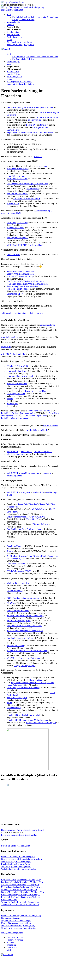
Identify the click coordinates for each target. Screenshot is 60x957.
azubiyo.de (6, 347)
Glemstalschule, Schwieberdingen (16, 861)
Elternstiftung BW (15, 294)
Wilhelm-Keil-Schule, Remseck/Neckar (18, 869)
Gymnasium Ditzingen (11, 918)
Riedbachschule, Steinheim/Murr (15, 864)
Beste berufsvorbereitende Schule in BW (19, 835)
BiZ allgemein (38, 127)
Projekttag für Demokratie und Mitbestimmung (27, 720)
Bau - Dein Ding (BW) (28, 504)
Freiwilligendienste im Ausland (14, 418)
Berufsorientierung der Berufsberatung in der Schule (30, 107)
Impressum (11, 945)
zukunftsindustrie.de (43, 451)
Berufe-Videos (13, 34)
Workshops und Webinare (18, 610)
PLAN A (11, 603)
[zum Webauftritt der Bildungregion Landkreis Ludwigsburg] (22, 7)
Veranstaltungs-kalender (13, 23)
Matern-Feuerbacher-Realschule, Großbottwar (21, 887)
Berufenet (43, 125)
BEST (9, 702)
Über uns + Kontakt (15, 937)
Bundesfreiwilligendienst (36, 416)
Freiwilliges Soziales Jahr (39, 411)
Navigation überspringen (12, 10)
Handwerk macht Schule (17, 168)
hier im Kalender (50, 425)
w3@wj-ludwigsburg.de (24, 665)
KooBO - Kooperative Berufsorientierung (25, 615)
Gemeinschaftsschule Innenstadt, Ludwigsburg (21, 859)
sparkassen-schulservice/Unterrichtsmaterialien (27, 284)
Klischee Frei (12, 403)
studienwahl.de (34, 120)
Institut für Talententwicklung (20, 276)
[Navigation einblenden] (7, 49)
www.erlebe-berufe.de (16, 371)
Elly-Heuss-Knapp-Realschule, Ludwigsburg (21, 879)
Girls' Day (41, 391)
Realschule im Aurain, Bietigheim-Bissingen (20, 897)
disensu (10, 398)
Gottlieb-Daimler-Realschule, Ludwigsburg (20, 884)
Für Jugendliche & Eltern (23, 19)
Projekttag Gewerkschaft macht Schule (24, 715)
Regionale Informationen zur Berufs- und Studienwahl (31, 132)
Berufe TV (30, 125)
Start (9, 14)
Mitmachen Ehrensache (17, 383)
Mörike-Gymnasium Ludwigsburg (16, 923)
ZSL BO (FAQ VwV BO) (18, 366)
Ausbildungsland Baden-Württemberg (23, 687)
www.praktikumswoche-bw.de (20, 376)
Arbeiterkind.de (14, 707)
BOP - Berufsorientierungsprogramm (23, 598)
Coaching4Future (14, 546)
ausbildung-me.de (14, 475)
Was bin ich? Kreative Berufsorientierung (25, 625)
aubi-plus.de (6, 313)
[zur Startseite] (12, 2)
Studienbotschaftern (15, 227)
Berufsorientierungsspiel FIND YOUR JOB (26, 517)
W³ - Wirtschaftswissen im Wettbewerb (24, 658)
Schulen (10, 942)
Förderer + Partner (15, 940)
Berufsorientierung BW (17, 697)
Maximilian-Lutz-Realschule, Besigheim (19, 889)
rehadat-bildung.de (15, 454)
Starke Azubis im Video (47, 117)
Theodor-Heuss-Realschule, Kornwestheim (20, 904)
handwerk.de (41, 166)
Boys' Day (29, 391)
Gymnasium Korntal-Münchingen (16, 920)
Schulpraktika (13, 32)
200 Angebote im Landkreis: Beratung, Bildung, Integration (20, 43)
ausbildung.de (20, 313)
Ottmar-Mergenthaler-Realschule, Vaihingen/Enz (22, 892)
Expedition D (32, 519)
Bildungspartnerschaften (17, 193)
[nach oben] (7, 954)
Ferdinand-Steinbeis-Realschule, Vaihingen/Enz (22, 882)
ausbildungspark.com (30, 473)
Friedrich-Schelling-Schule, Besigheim (18, 856)
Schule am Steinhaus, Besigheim (15, 846)
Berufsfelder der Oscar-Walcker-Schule (24, 529)
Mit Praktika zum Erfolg (37, 430)
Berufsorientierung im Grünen (20, 638)
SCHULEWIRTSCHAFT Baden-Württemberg (28, 650)
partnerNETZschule (15, 645)
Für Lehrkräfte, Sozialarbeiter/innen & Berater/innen (35, 17)
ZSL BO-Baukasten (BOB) (13, 354)
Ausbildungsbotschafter (17, 178)
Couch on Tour (13, 254)
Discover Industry (40, 524)
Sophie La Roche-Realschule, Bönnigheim (20, 902)
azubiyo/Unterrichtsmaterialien (20, 274)
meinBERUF (12, 451)
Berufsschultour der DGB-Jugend (41, 722)
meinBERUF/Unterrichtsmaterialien (21, 271)
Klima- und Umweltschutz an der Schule (25, 630)
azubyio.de (46, 473)
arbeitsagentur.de (47, 325)
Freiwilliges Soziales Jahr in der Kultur (18, 413)
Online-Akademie (14, 590)
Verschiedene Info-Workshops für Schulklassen (27, 183)
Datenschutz (12, 947)
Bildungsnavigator (35, 680)
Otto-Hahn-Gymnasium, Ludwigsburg (18, 925)
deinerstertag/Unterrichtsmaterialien (22, 286)
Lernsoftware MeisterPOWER (26, 198)
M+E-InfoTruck (39, 509)
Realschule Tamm (9, 899)
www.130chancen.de (16, 176)
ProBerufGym (13, 203)
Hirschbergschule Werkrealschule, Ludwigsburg (22, 830)
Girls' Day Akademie (16, 393)
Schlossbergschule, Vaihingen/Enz (16, 866)
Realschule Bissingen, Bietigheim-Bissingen (20, 894)
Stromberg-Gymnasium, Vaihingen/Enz (18, 928)
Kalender (38, 156)
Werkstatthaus (33, 188)
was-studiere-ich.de (9, 337)
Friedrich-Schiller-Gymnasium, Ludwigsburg (21, 915)
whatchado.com (36, 313)
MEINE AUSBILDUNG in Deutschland (25, 245)
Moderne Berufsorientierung (19, 583)
